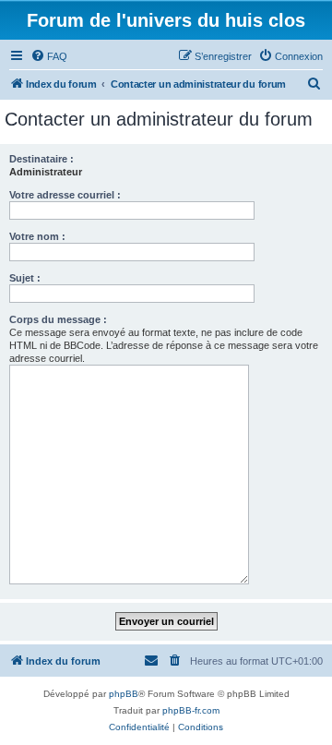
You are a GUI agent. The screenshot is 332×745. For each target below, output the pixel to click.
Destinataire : (41, 158)
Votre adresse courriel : (65, 194)
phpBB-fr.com (190, 710)
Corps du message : (58, 319)
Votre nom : (37, 236)
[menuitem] (48, 56)
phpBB (123, 694)
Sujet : (25, 277)
